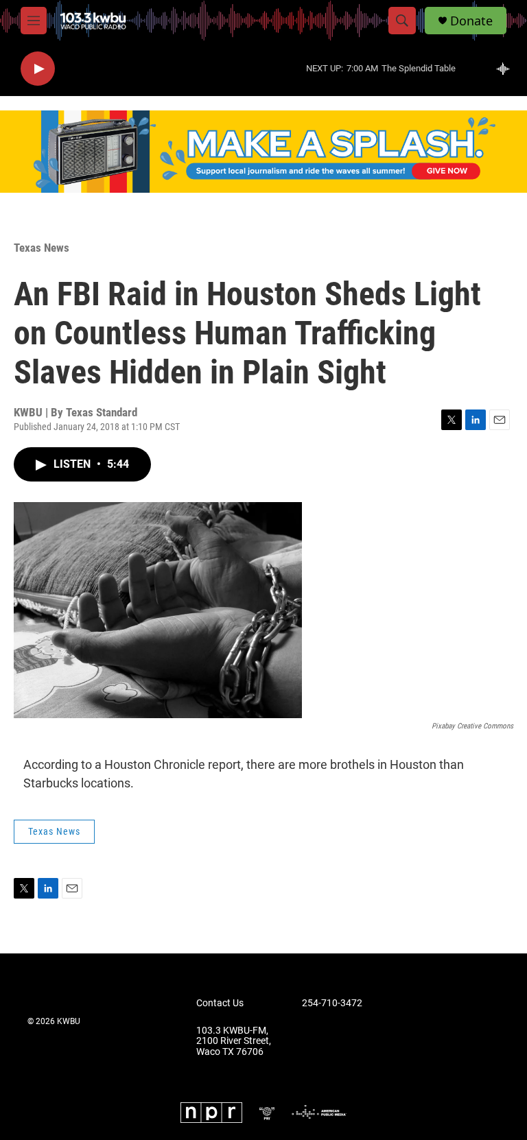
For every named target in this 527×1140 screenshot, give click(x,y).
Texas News (41, 247)
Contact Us (220, 1003)
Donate (471, 21)
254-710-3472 (332, 1003)
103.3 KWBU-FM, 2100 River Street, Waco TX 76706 (233, 1041)
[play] (38, 69)
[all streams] (507, 68)
